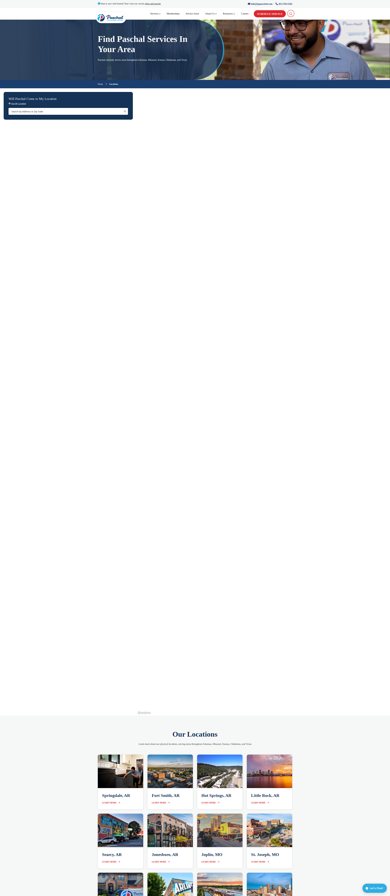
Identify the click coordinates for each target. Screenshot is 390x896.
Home (100, 84)
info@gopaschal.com (262, 4)
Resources (228, 13)
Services (154, 13)
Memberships (173, 13)
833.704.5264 (285, 4)
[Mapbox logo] (144, 713)
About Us (209, 13)
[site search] (290, 13)
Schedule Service (269, 14)
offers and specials (153, 4)
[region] (263, 401)
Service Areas (192, 13)
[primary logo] (111, 18)
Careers (244, 13)
